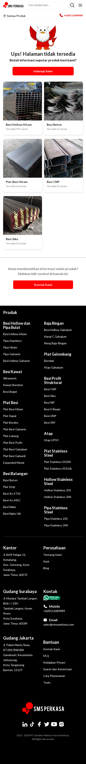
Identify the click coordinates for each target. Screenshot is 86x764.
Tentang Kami (52, 554)
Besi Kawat (12, 372)
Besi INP (49, 422)
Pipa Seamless (12, 340)
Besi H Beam (52, 409)
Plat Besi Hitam (13, 409)
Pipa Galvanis (11, 354)
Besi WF (49, 402)
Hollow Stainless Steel (58, 481)
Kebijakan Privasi (54, 662)
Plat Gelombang (57, 354)
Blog (46, 568)
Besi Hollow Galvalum (58, 330)
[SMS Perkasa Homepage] (13, 5)
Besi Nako (9, 507)
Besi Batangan (15, 473)
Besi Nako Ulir (12, 513)
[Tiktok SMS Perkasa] (32, 724)
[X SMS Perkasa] (47, 724)
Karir (46, 561)
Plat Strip (9, 487)
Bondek (49, 360)
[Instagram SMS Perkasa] (61, 724)
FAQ (46, 656)
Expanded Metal (13, 462)
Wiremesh (9, 378)
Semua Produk (16, 16)
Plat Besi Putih (12, 442)
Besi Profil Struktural (53, 380)
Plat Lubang (11, 436)
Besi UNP (50, 416)
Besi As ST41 (12, 493)
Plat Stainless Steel (55, 453)
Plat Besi (10, 402)
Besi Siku (50, 396)
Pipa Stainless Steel (56, 510)
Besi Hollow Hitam (15, 334)
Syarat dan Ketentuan (57, 669)
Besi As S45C (12, 500)
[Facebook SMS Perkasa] (39, 724)
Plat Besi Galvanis (14, 429)
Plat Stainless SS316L (58, 468)
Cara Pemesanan (54, 676)
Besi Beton (10, 480)
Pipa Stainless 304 (56, 525)
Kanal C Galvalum (55, 336)
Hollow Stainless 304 (57, 497)
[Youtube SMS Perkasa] (54, 724)
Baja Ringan (54, 323)
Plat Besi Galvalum (15, 449)
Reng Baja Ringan (55, 343)
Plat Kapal (9, 416)
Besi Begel (10, 391)
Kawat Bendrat (13, 385)
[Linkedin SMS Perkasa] (25, 724)
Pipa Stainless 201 (56, 518)
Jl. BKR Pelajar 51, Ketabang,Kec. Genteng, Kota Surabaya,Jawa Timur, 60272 (16, 564)
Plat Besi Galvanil (14, 456)
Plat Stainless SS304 (57, 462)
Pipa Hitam (10, 347)
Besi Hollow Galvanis (16, 360)
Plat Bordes (10, 422)
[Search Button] (72, 5)
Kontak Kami (51, 649)
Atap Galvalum (53, 367)
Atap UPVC (51, 440)
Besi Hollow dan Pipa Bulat (16, 325)
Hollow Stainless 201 (57, 490)
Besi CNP (50, 389)
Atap (48, 433)
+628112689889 (73, 15)
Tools (47, 682)
